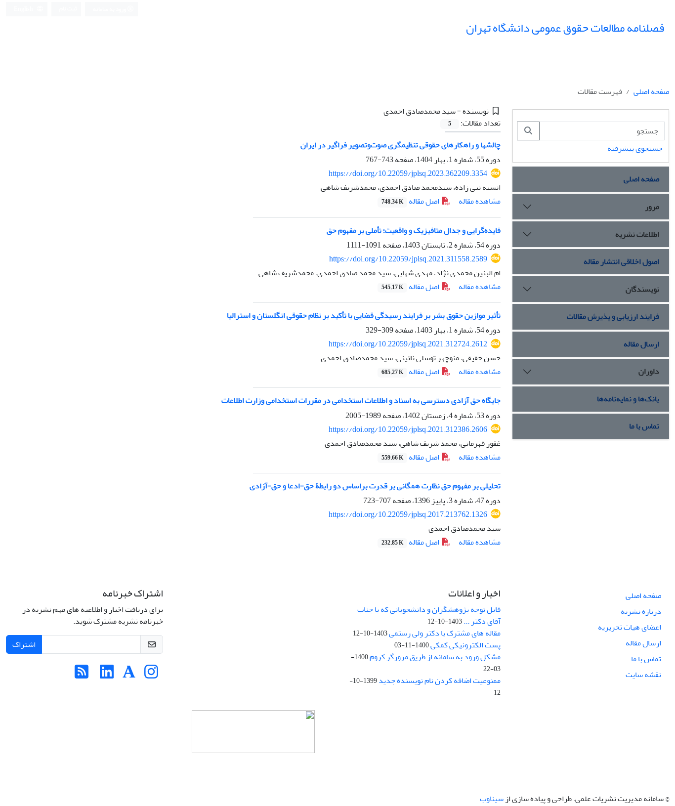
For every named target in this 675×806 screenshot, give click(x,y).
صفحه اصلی (651, 91)
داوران (648, 371)
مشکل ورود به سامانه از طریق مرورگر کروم (435, 656)
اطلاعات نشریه (637, 234)
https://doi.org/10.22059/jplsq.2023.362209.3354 (408, 173)
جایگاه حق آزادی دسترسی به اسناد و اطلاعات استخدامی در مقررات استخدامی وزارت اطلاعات (361, 400)
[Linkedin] (107, 675)
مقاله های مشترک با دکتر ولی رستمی (445, 633)
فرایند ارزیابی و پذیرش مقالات (613, 316)
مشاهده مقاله (480, 201)
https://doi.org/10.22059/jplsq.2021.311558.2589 (408, 259)
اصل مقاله (411, 201)
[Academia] (129, 675)
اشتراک (24, 644)
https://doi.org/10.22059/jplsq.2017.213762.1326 (408, 514)
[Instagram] (151, 675)
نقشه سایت (643, 674)
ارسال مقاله (641, 344)
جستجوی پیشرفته (635, 148)
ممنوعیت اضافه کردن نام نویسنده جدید (440, 680)
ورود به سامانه (110, 9)
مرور (652, 206)
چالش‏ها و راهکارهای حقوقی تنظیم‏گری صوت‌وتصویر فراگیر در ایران (400, 144)
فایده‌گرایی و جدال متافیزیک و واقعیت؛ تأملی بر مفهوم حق (414, 230)
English (24, 9)
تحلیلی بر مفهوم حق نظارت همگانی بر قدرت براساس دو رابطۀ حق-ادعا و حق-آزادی (375, 485)
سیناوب (492, 798)
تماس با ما (644, 426)
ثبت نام (68, 8)
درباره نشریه (641, 611)
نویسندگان (642, 289)
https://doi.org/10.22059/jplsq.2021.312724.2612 (408, 344)
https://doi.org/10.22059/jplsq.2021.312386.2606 (408, 429)
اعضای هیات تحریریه (629, 627)
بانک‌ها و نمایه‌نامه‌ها (628, 398)
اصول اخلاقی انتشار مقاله (621, 261)
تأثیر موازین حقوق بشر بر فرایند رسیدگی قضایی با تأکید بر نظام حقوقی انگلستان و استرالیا (364, 315)
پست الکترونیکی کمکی (465, 644)
